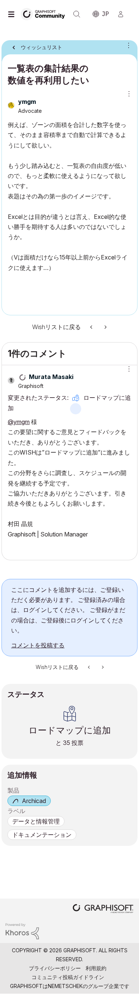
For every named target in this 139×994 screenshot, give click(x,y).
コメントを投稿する (37, 645)
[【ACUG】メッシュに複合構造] (105, 327)
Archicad (34, 801)
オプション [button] (127, 45)
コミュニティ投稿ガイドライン (68, 977)
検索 (76, 14)
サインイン (123, 14)
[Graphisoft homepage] (103, 909)
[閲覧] (13, 14)
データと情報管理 (36, 821)
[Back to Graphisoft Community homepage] (45, 13)
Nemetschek (65, 986)
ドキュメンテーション (42, 834)
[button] (126, 369)
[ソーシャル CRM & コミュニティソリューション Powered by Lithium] (22, 931)
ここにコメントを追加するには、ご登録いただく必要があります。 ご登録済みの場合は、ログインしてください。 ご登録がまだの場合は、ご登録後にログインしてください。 (68, 610)
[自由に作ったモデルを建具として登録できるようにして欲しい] (92, 327)
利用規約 (96, 968)
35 (66, 742)
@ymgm (19, 422)
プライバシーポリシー (55, 968)
